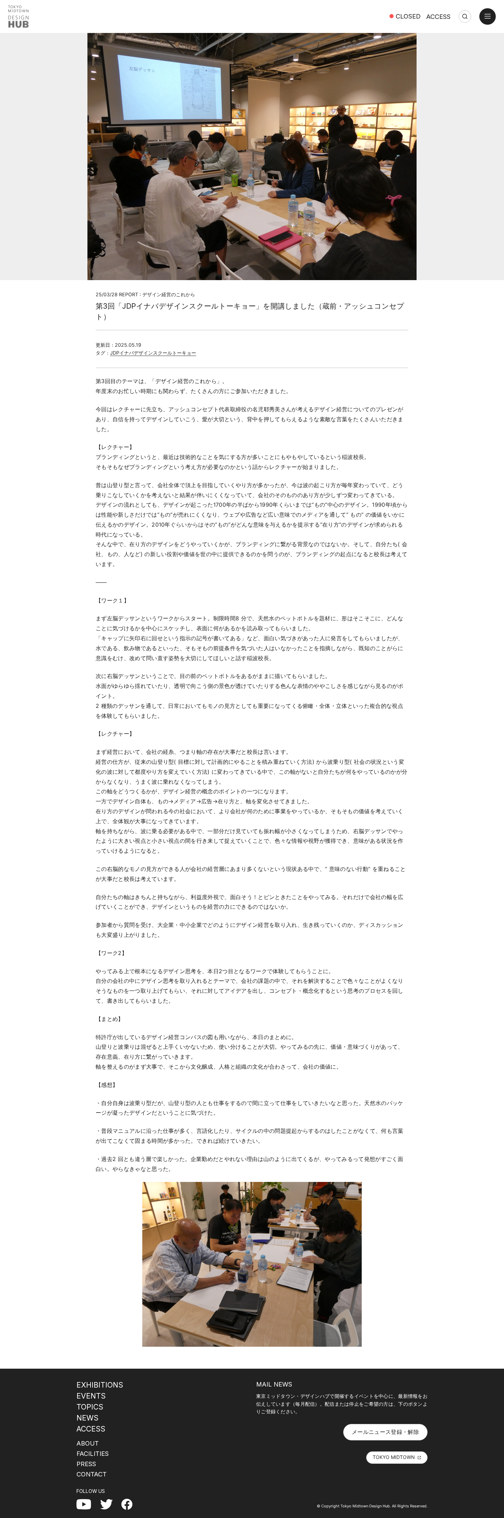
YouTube (87, 1503)
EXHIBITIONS (99, 1384)
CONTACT (91, 1474)
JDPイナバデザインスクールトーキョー (153, 353)
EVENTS (91, 1395)
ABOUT (87, 1443)
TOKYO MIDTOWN (394, 1457)
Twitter (109, 1503)
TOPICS (89, 1406)
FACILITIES (92, 1453)
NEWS (87, 1417)
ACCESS (438, 16)
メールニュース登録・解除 (385, 1431)
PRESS (86, 1464)
